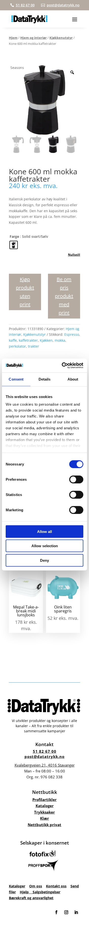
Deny (44, 560)
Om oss (35, 886)
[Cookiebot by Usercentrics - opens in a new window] (62, 365)
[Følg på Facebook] (56, 912)
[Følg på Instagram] (66, 912)
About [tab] (72, 379)
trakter (33, 346)
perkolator (17, 346)
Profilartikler (44, 799)
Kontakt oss (56, 886)
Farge (14, 236)
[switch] (76, 479)
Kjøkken (46, 340)
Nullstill (74, 254)
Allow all (44, 531)
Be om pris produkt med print (64, 296)
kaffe (13, 340)
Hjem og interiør (33, 37)
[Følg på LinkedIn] (76, 912)
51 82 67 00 (44, 751)
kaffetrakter (28, 340)
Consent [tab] (16, 379)
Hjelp (26, 892)
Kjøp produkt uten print (25, 292)
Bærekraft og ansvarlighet (31, 898)
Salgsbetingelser (46, 892)
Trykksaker (44, 812)
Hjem (13, 37)
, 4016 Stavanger (45, 765)
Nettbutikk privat (44, 824)
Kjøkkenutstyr (61, 37)
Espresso (71, 334)
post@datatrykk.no (44, 756)
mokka (60, 340)
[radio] (13, 245)
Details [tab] (45, 379)
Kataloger (45, 805)
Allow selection (44, 546)
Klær (44, 818)
